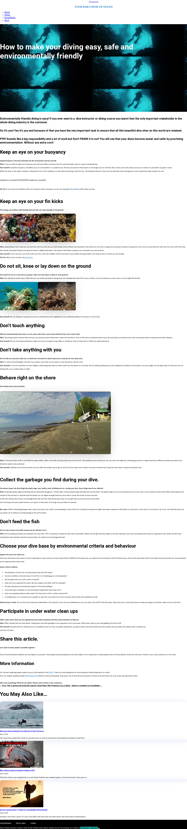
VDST (51, 672)
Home (7, 12)
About (7, 14)
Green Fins (33, 676)
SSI (78, 189)
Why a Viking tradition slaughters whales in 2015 (17, 770)
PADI (72, 189)
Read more (93, 828)
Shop (6, 20)
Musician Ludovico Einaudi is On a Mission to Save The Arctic (22, 731)
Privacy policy (21, 823)
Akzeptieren (85, 828)
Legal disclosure (5, 823)
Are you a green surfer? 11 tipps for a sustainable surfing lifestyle (23, 810)
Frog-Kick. (29, 257)
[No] (99, 828)
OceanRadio (10, 17)
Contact (33, 823)
